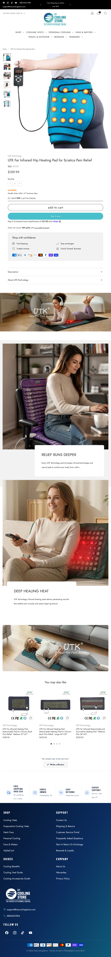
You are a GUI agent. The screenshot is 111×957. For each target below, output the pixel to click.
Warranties (61, 872)
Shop (18, 32)
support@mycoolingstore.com (14, 6)
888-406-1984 (25, 2)
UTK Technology (15, 155)
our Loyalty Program (41, 227)
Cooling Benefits (11, 866)
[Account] (92, 13)
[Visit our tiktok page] (12, 3)
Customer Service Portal (67, 832)
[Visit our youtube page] (16, 3)
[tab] (51, 743)
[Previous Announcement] (41, 5)
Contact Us (61, 820)
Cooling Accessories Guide (16, 878)
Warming (74, 36)
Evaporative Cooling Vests (16, 826)
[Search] (105, 13)
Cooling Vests (35, 32)
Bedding (59, 36)
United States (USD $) (12, 13)
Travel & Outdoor (38, 36)
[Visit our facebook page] (4, 3)
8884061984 (13, 916)
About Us (60, 866)
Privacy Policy (63, 878)
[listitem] (55, 4)
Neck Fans (8, 832)
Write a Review (58, 765)
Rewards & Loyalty (65, 850)
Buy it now (55, 216)
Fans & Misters (84, 32)
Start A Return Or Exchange (69, 844)
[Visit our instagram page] (8, 3)
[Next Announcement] (70, 5)
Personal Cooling (60, 32)
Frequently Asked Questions (69, 838)
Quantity (11, 179)
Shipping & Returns (65, 826)
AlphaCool (8, 850)
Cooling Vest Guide (13, 872)
